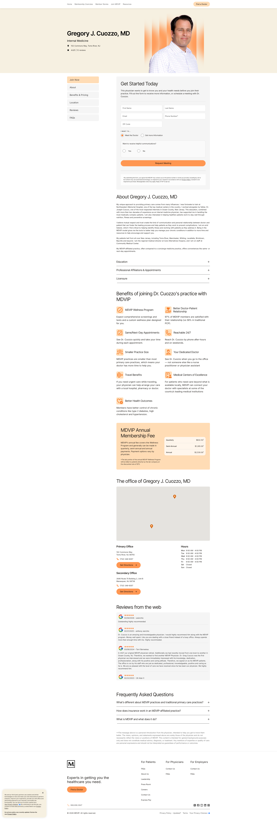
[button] (151, 526)
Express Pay (146, 800)
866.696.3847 (76, 805)
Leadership (145, 779)
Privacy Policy (11, 814)
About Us (145, 774)
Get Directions (126, 565)
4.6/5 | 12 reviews (78, 50)
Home (69, 4)
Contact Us (145, 795)
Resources (127, 4)
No (144, 151)
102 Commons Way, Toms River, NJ (85, 46)
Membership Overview (84, 4)
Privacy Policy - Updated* (170, 813)
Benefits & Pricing (79, 95)
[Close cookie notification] (43, 793)
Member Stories (101, 4)
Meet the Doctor (131, 135)
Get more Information (154, 135)
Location (74, 102)
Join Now (74, 80)
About (73, 87)
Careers (144, 789)
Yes (129, 151)
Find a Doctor (201, 4)
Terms (185, 813)
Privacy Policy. (186, 179)
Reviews (74, 110)
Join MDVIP (115, 4)
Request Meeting (163, 163)
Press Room (146, 784)
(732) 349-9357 (126, 559)
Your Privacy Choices (11, 804)
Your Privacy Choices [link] (198, 813)
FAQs (72, 117)
